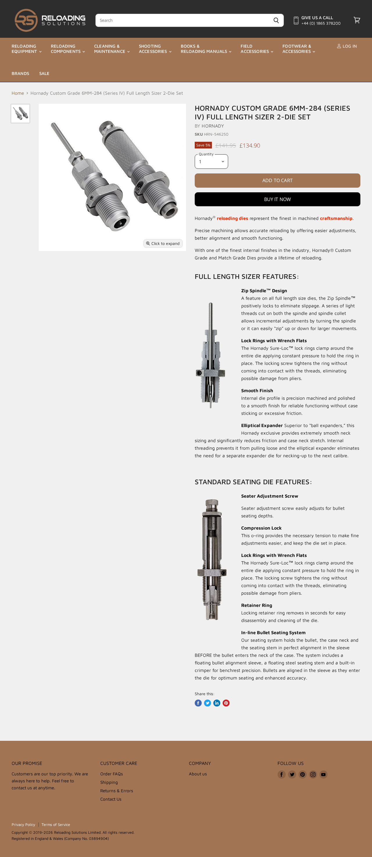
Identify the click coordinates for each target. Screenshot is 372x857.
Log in (349, 46)
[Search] (276, 20)
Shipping (109, 782)
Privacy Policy (23, 824)
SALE (44, 73)
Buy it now (277, 199)
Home (18, 93)
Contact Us (110, 799)
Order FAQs (111, 773)
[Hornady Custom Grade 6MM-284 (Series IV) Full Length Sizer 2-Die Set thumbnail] (20, 113)
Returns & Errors (116, 790)
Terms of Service (56, 824)
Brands (20, 73)
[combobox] (182, 20)
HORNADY (213, 125)
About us (198, 773)
